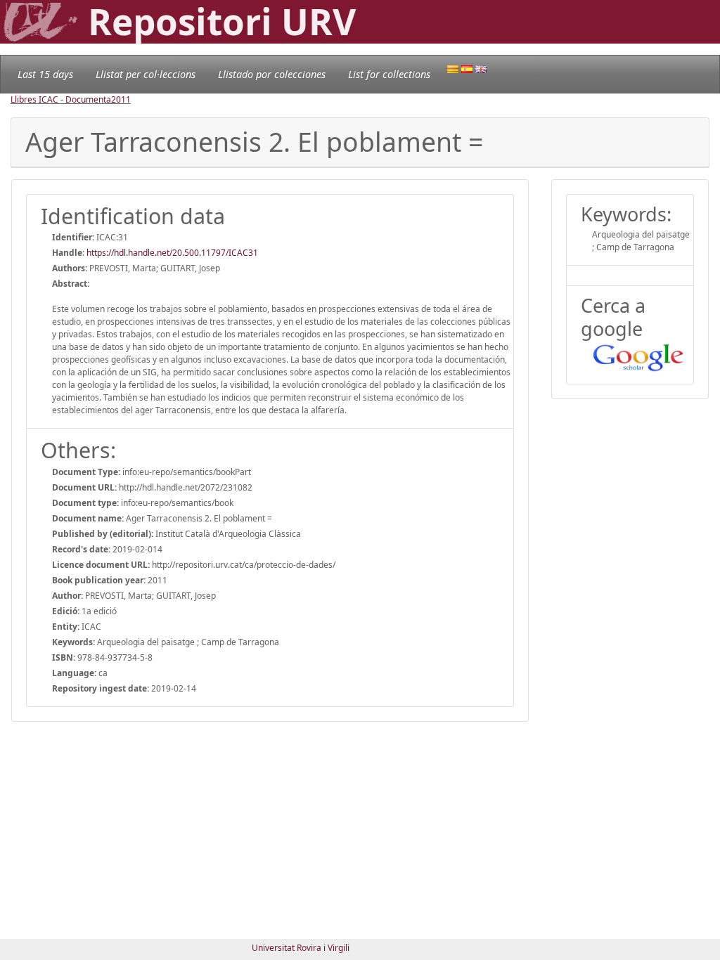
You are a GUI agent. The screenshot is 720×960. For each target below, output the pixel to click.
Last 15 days (45, 74)
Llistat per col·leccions (145, 74)
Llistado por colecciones (272, 74)
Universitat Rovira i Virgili (300, 948)
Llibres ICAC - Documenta (61, 99)
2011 (121, 99)
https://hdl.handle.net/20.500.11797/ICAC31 (172, 253)
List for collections (389, 74)
